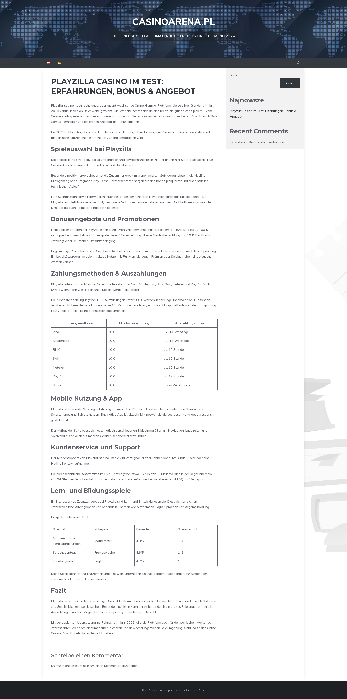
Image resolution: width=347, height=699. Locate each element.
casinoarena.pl (173, 21)
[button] (298, 63)
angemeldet (73, 666)
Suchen (235, 75)
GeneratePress (195, 690)
